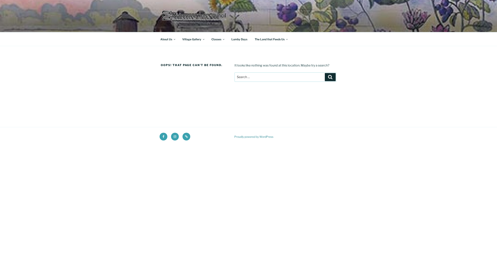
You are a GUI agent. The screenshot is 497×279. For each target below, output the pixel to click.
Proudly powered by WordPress (253, 136)
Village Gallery (191, 39)
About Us (166, 39)
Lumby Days (239, 39)
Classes (216, 39)
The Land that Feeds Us (270, 39)
